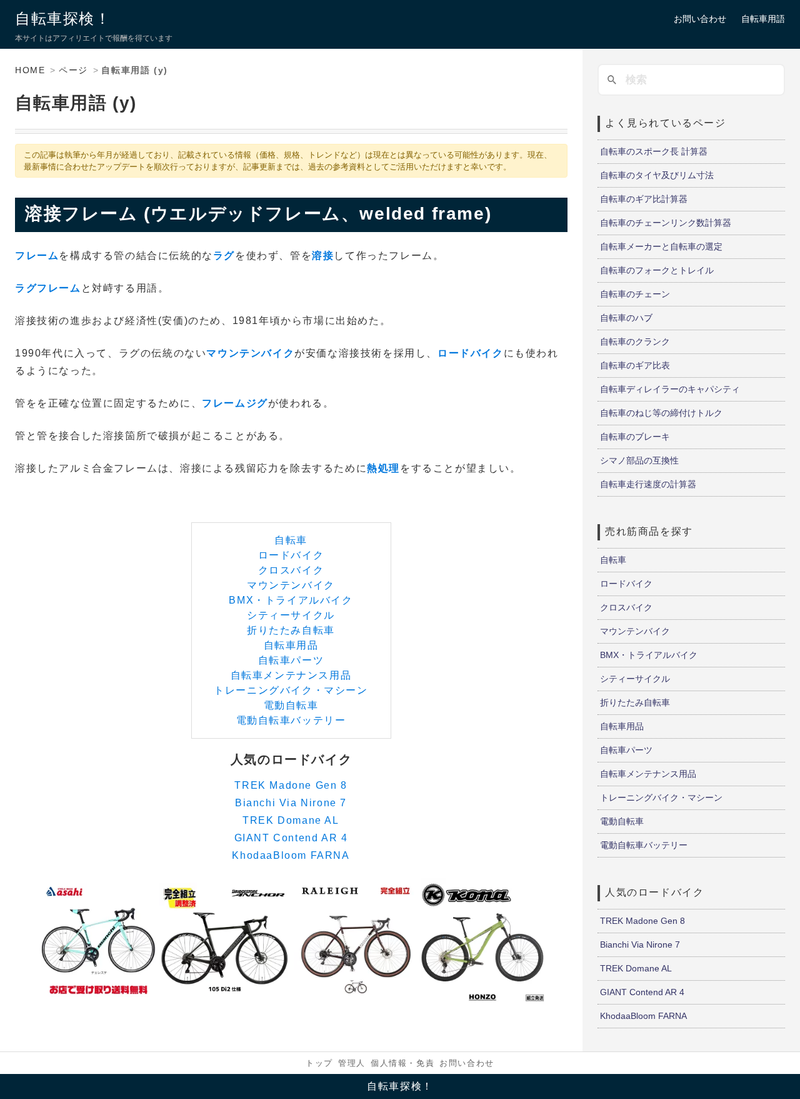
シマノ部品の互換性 (639, 460)
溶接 (323, 255)
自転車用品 (291, 645)
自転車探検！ (63, 18)
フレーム (37, 255)
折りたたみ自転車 (291, 630)
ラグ (224, 255)
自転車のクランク (635, 342)
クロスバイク (291, 570)
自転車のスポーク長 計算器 (654, 151)
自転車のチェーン (635, 294)
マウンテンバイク (250, 353)
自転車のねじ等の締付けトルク (661, 413)
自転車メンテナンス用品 (291, 675)
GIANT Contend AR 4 (291, 838)
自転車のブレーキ (635, 437)
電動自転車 (291, 705)
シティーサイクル (291, 615)
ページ (73, 70)
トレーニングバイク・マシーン (291, 690)
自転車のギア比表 (635, 365)
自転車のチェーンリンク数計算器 (665, 223)
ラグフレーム (48, 288)
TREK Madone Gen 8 (290, 785)
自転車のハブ (626, 318)
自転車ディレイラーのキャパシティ (670, 389)
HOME (30, 70)
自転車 (291, 540)
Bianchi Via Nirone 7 (291, 803)
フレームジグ (235, 403)
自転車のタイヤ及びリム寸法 (657, 175)
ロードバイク (471, 353)
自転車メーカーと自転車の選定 (661, 246)
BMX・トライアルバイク (290, 600)
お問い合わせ (700, 19)
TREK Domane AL (290, 820)
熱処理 (383, 468)
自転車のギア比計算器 (644, 199)
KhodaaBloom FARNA (290, 855)
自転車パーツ (291, 660)
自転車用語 (763, 19)
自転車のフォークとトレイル (657, 270)
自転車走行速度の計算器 (648, 484)
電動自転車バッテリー (291, 720)
